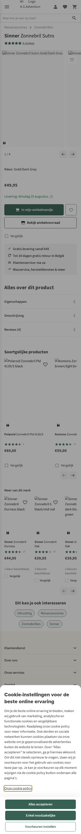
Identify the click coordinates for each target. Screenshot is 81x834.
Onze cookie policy (18, 788)
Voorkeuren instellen (40, 826)
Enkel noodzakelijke (40, 815)
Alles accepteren (40, 804)
